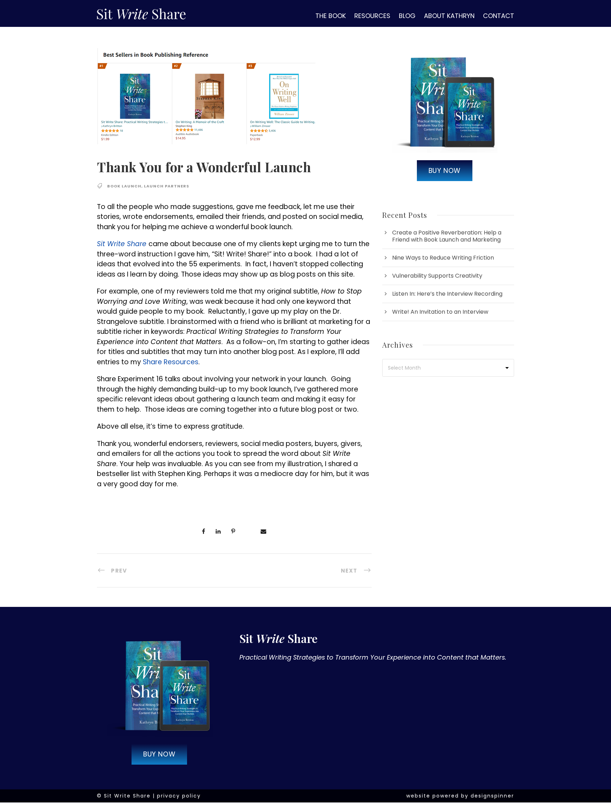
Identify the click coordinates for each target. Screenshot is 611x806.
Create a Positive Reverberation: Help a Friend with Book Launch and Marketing (446, 236)
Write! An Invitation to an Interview (440, 312)
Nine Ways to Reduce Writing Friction (443, 258)
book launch (124, 186)
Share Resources (170, 362)
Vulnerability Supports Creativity (437, 276)
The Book (330, 15)
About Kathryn (449, 15)
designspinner (492, 795)
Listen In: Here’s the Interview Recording (447, 294)
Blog (407, 15)
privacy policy (179, 795)
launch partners (166, 186)
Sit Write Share (121, 244)
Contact (498, 15)
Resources (372, 15)
